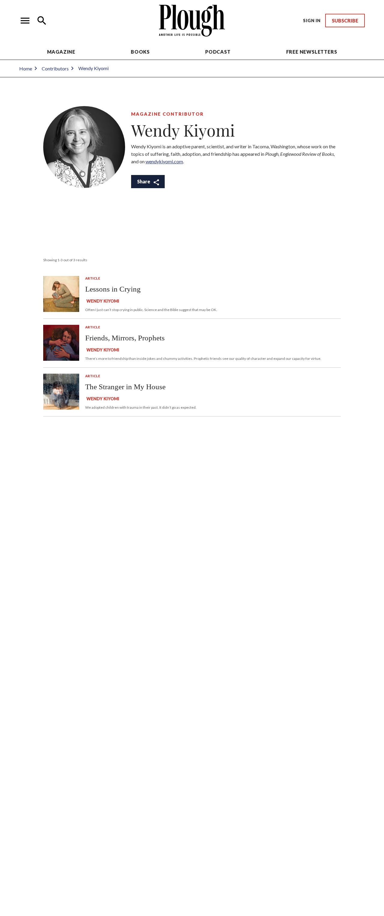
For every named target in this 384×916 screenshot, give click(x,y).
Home (25, 68)
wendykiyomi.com (164, 161)
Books (140, 52)
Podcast (218, 52)
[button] (25, 21)
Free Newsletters (311, 52)
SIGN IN (312, 20)
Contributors (55, 68)
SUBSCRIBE (345, 20)
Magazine (61, 52)
